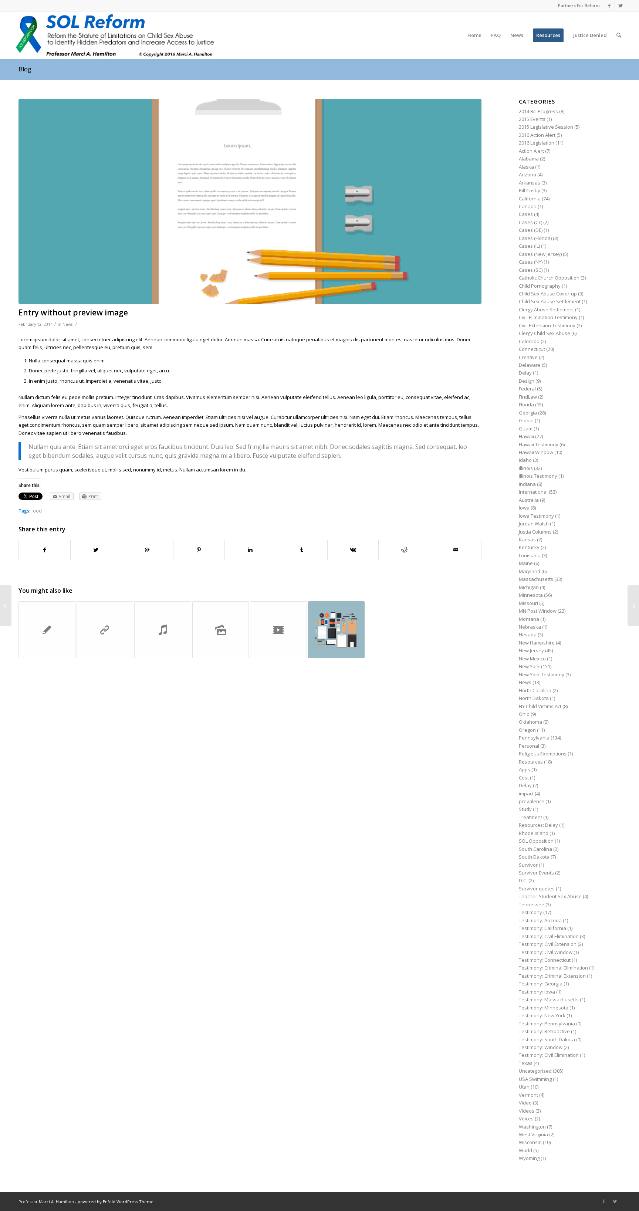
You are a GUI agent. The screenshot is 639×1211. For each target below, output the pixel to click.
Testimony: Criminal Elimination (553, 967)
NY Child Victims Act (540, 706)
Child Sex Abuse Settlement (550, 301)
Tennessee (531, 904)
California (530, 198)
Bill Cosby (529, 190)
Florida (526, 404)
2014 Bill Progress (538, 111)
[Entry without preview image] (249, 201)
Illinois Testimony (538, 476)
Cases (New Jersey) (540, 254)
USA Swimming (535, 1079)
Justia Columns (535, 531)
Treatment (530, 817)
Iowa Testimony (536, 516)
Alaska (526, 166)
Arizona (527, 174)
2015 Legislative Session (546, 127)
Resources (531, 761)
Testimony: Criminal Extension (552, 975)
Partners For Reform (579, 5)
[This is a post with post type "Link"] (105, 629)
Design (526, 381)
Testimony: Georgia (540, 983)
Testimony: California (542, 928)
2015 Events (532, 119)
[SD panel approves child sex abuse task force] (5, 605)
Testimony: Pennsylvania (547, 1023)
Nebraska (530, 626)
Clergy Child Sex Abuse (544, 333)
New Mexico (532, 658)
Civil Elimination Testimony (548, 317)
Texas (525, 1063)
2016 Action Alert (537, 135)
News (67, 324)
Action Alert (531, 151)
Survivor (528, 865)
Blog (24, 69)
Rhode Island (533, 833)
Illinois (526, 468)
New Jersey (531, 650)
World (525, 1150)
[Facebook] (609, 5)
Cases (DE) (530, 230)
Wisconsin (530, 1142)
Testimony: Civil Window (545, 952)
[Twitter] (620, 5)
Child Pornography (540, 286)
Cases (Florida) (535, 238)
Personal (529, 746)
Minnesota (531, 595)
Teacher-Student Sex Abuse (550, 896)
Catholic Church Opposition (549, 277)
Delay (525, 372)
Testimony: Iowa (537, 991)
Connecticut (532, 349)
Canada (528, 206)
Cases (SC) (530, 270)
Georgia (528, 412)
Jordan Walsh (534, 523)
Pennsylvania (534, 737)
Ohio (524, 714)
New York (529, 666)
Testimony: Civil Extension (548, 944)
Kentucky (529, 547)
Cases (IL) (529, 246)
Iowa (524, 507)
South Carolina (535, 849)
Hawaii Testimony (538, 444)
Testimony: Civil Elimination (549, 936)
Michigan (529, 587)
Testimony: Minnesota (543, 1007)
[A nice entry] (336, 629)
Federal (527, 388)
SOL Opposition (536, 841)
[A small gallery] (220, 629)
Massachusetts (536, 579)
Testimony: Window (540, 1047)
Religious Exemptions (543, 753)
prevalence (531, 801)
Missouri (528, 603)
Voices (526, 1118)
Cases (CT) (530, 222)
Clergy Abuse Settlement (546, 309)
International (533, 491)
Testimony (530, 912)
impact (526, 793)
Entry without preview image (73, 312)
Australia (529, 500)
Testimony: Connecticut (545, 960)
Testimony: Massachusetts (549, 999)
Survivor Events (536, 872)
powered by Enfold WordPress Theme (115, 1201)
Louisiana (530, 555)
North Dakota (534, 698)
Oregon (527, 730)
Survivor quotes (537, 888)
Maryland (529, 571)
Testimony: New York (542, 1015)
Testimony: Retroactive (544, 1031)
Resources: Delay (538, 825)
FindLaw (528, 396)
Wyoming (529, 1158)
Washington (532, 1126)
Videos (526, 1110)
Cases (526, 214)
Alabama (529, 158)
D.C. (523, 880)
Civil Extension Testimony (547, 325)
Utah (524, 1086)
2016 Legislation (536, 142)
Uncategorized (535, 1071)
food (36, 511)
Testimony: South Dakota (547, 1039)
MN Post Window (538, 611)
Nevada (528, 634)
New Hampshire (537, 642)
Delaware (530, 365)
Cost (524, 777)
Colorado (529, 341)
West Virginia (533, 1134)
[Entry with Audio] (162, 629)
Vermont (528, 1095)
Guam (525, 428)
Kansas (527, 539)
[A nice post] (46, 629)
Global (526, 420)
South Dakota (534, 856)
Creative (528, 357)
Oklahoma (530, 721)
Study (525, 809)
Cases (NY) (530, 261)
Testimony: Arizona (540, 920)
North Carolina (535, 690)
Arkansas (529, 182)
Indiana (527, 484)
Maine (526, 563)
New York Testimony (541, 674)
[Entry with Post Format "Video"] (278, 629)
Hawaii (526, 436)
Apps (524, 769)
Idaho (525, 460)
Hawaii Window (536, 452)
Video (525, 1102)
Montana (529, 619)
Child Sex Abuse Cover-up (548, 293)
